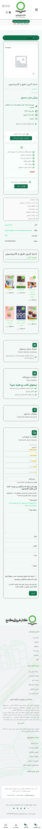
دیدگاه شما (32, 510)
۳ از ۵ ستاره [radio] (17, 503)
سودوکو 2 (10, 289)
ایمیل (34, 566)
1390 (6, 236)
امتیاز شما (33, 500)
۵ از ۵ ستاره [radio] (29, 506)
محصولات (29, 38)
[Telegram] (10, 12)
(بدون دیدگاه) (34, 92)
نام (35, 555)
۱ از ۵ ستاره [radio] (33, 503)
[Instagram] (7, 12)
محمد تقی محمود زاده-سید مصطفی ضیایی (18, 230)
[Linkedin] (17, 808)
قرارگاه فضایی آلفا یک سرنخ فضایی (21, 323)
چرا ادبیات (21, 289)
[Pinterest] (21, 808)
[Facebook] (14, 808)
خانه (36, 38)
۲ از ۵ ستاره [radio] (25, 503)
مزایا (35, 536)
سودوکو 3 (32, 321)
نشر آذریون (8, 225)
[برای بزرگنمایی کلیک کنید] (33, 73)
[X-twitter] (28, 808)
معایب (35, 546)
